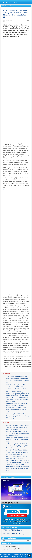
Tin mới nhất (6, 6)
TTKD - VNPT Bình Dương (12, 530)
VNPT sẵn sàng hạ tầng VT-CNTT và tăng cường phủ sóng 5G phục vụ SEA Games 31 (17, 446)
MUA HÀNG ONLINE (8, 477)
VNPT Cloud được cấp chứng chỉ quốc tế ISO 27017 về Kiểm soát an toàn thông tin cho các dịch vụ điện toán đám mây (17, 462)
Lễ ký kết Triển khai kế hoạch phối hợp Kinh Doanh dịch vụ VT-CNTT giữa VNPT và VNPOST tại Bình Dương (17, 452)
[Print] (28, 20)
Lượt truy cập (7, 543)
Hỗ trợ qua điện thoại (10, 503)
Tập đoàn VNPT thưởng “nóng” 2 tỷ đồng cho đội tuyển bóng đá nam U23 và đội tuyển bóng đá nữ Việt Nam (17, 427)
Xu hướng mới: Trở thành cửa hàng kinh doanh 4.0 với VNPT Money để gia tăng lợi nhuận (17, 468)
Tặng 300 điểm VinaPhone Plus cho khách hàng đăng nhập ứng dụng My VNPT (16, 409)
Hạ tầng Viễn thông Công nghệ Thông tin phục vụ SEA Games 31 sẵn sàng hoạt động (17, 439)
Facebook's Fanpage (9, 527)
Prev (4, 540)
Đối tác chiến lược (9, 538)
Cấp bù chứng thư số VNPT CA (15, 413)
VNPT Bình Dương (9, 2)
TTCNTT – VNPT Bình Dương (13, 534)
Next (28, 540)
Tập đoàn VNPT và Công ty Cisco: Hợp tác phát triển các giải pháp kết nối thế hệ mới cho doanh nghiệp (17, 433)
